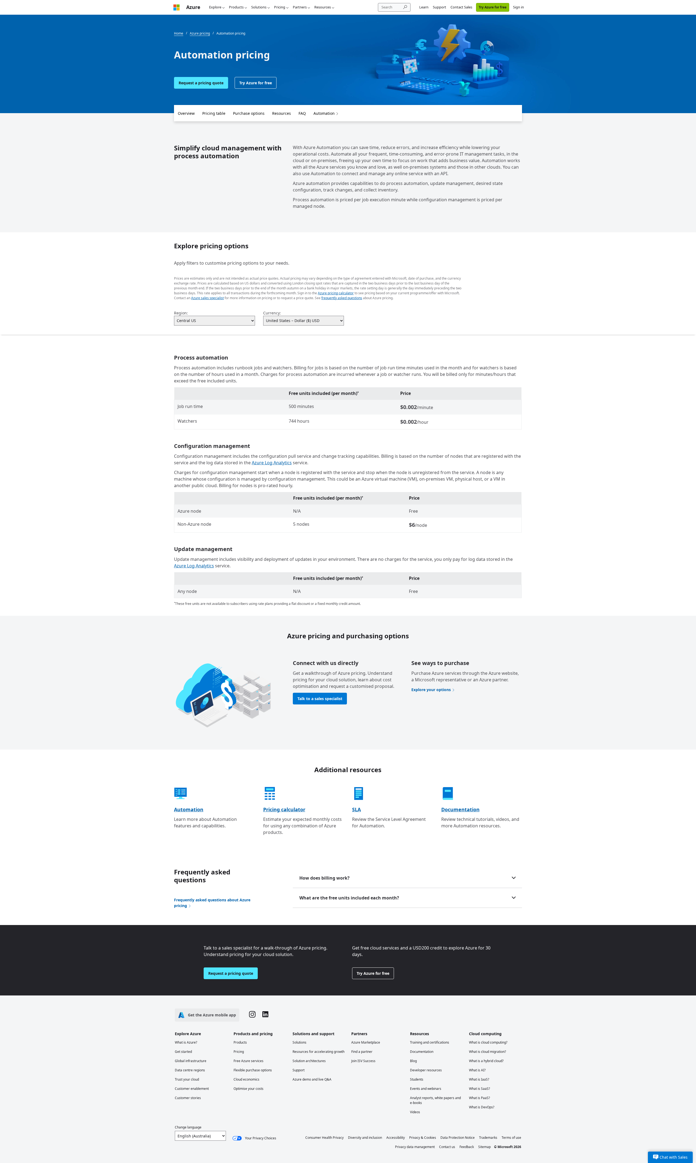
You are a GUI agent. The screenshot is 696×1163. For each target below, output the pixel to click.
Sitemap (484, 1147)
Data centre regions (190, 1070)
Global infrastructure (190, 1061)
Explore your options (431, 689)
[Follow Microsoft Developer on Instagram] (252, 1015)
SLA (356, 809)
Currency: (272, 313)
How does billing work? (324, 878)
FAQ (302, 113)
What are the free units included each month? (349, 898)
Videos (415, 1112)
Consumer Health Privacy (324, 1137)
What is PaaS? (479, 1098)
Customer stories (188, 1098)
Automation (324, 113)
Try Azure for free (493, 7)
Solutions (258, 7)
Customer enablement (192, 1088)
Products (236, 7)
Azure (193, 7)
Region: (181, 313)
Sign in (518, 7)
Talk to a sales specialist (319, 698)
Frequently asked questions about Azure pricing (212, 902)
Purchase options (249, 113)
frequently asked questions (341, 298)
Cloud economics (246, 1079)
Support (439, 7)
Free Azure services (248, 1061)
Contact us (447, 1147)
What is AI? (477, 1070)
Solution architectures (309, 1061)
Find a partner (361, 1051)
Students (416, 1079)
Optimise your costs (248, 1088)
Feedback (466, 1147)
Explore (215, 7)
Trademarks (488, 1137)
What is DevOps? (481, 1107)
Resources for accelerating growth (318, 1051)
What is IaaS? (479, 1079)
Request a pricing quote (201, 82)
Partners (300, 7)
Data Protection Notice (457, 1137)
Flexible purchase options (253, 1070)
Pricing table (213, 113)
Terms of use (511, 1137)
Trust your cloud (187, 1079)
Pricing (279, 7)
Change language (188, 1127)
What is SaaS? (479, 1088)
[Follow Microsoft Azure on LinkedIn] (265, 1014)
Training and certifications (429, 1042)
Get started (183, 1051)
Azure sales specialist (207, 298)
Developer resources (426, 1070)
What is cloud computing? (488, 1042)
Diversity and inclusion (365, 1137)
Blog (413, 1061)
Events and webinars (425, 1088)
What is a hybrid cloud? (486, 1061)
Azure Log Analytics (272, 463)
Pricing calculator (284, 809)
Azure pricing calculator (336, 293)
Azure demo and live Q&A (312, 1079)
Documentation (460, 809)
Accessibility (395, 1137)
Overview (186, 113)
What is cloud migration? (487, 1051)
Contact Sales (461, 7)
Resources (322, 7)
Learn (423, 7)
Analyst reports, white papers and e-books (435, 1100)
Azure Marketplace (365, 1042)
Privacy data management (415, 1147)
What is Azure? (186, 1042)
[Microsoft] (176, 7)
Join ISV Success (363, 1061)
